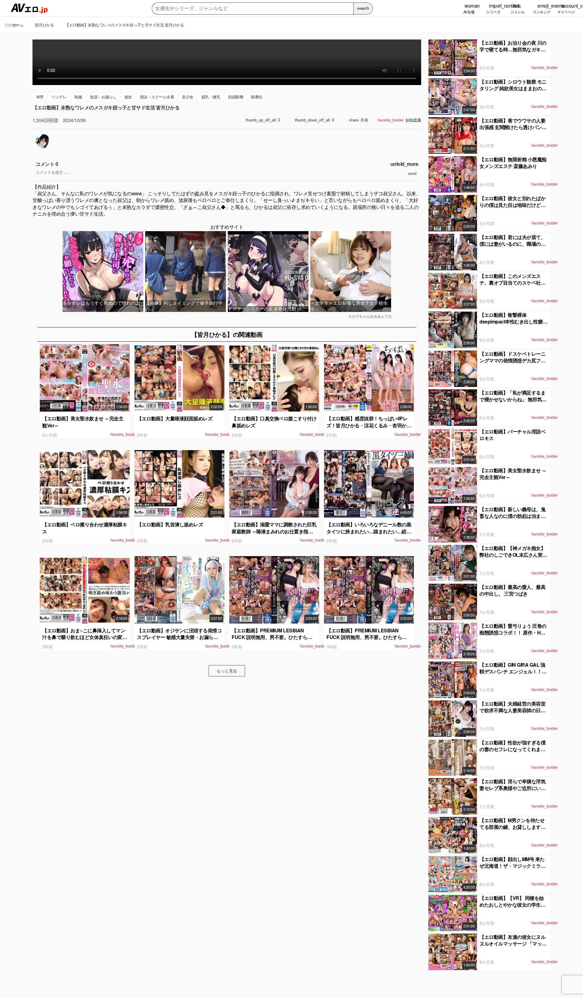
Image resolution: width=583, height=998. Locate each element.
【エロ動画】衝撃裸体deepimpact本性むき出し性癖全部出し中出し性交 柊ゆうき (513, 321)
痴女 (128, 97)
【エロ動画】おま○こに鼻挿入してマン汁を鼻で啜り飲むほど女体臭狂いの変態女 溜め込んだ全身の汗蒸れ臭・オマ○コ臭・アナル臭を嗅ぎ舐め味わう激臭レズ (84, 640)
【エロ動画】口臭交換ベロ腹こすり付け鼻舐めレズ (274, 422)
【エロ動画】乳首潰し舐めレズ (170, 524)
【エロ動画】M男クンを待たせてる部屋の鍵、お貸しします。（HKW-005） (512, 827)
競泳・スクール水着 (157, 97)
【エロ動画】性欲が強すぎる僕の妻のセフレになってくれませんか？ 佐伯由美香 (512, 749)
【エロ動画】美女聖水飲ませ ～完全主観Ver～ (82, 422)
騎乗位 (257, 97)
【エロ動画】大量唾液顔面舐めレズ (174, 418)
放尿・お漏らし (103, 97)
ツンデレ (58, 97)
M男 (39, 97)
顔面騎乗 (235, 97)
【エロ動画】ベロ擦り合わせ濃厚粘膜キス (84, 528)
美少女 (187, 97)
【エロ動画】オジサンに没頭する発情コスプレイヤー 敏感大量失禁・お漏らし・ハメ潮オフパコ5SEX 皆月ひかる (179, 637)
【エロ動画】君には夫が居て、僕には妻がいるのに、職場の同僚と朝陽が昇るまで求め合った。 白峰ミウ (512, 247)
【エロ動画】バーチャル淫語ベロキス (512, 435)
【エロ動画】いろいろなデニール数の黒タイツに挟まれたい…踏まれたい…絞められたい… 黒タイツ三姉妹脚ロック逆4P (368, 534)
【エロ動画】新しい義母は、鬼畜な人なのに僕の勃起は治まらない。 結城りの (512, 516)
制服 (78, 97)
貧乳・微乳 (210, 97)
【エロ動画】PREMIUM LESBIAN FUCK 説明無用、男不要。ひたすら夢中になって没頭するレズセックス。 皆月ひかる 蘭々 (274, 640)
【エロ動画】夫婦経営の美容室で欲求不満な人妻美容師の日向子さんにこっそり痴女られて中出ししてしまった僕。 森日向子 (513, 713)
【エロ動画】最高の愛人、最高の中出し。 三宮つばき (512, 590)
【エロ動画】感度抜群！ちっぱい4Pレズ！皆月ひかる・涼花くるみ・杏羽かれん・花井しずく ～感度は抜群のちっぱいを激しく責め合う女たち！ (368, 428)
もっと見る (226, 671)
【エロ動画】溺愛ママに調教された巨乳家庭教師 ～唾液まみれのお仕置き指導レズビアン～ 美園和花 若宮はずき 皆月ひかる (274, 534)
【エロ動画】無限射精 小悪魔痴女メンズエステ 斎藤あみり (513, 162)
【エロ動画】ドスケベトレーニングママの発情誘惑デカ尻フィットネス (512, 360)
